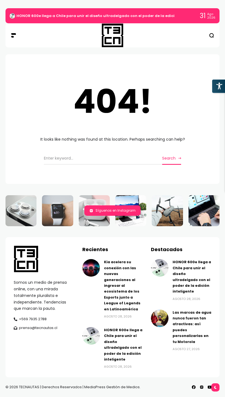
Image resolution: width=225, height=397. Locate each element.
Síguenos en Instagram (115, 210)
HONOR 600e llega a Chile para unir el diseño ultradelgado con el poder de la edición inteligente (108, 15)
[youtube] (210, 387)
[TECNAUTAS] (112, 35)
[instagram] (202, 387)
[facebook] (194, 387)
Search (169, 158)
